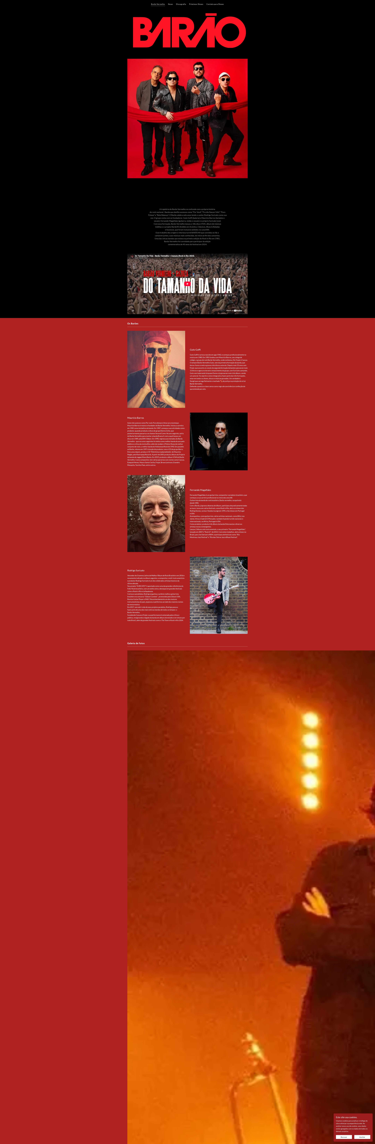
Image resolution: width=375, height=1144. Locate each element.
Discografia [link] (181, 4)
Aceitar (362, 1137)
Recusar (344, 1137)
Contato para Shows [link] (215, 4)
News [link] (170, 4)
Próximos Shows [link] (196, 4)
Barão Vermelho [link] (158, 4)
